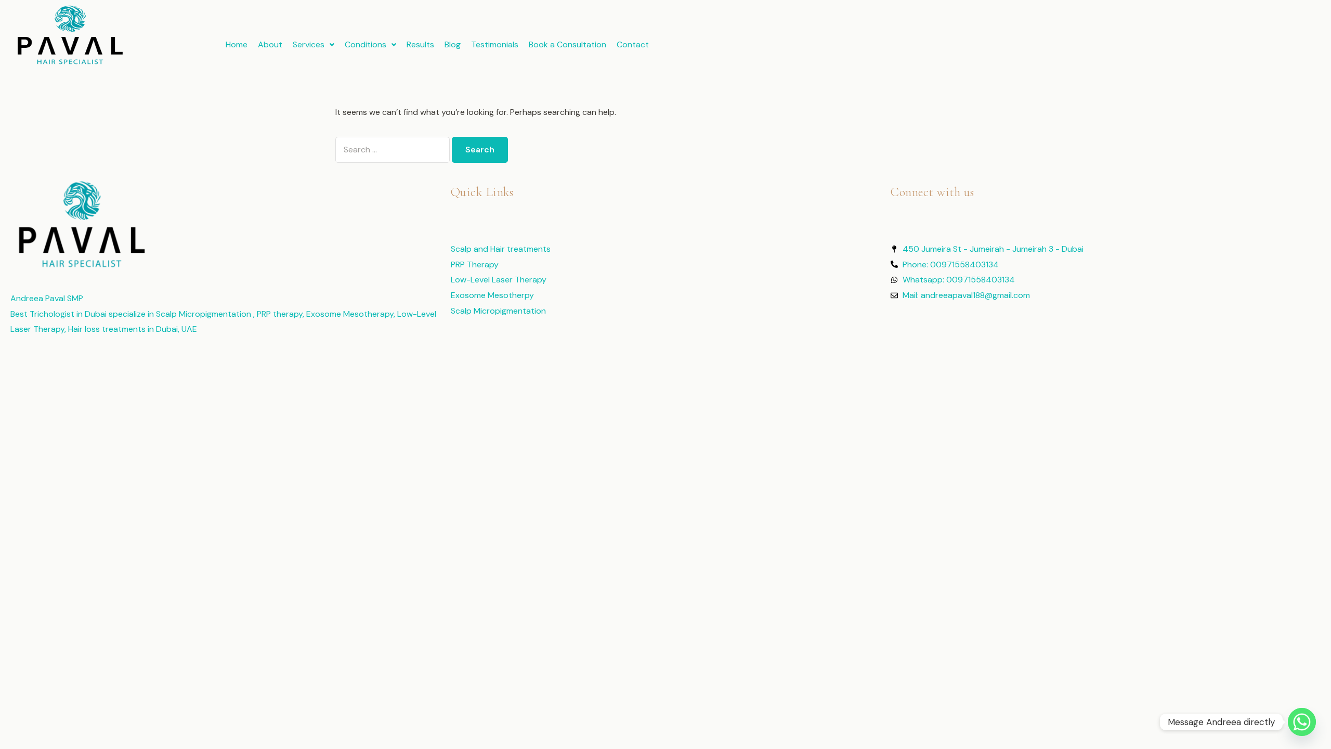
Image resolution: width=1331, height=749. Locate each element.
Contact (633, 44)
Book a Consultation (567, 44)
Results (420, 44)
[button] (314, 45)
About (270, 44)
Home (236, 44)
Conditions (365, 44)
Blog (453, 44)
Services (308, 44)
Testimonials (494, 44)
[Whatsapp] (1302, 722)
